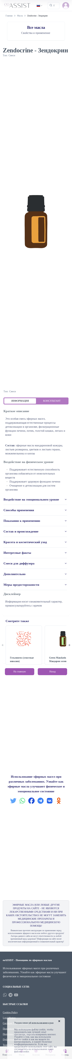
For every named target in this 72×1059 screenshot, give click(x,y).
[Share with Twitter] (13, 801)
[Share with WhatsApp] (22, 801)
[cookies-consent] (59, 1021)
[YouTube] (16, 995)
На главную (19, 671)
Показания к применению (21, 521)
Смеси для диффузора (18, 563)
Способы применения (18, 510)
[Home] (17, 5)
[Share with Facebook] (31, 801)
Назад (52, 671)
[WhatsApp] (5, 995)
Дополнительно (14, 574)
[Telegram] (10, 995)
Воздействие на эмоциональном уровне (31, 499)
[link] (37, 15)
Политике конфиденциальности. (33, 1043)
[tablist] (36, 400)
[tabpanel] (36, 509)
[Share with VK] (49, 801)
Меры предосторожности (21, 584)
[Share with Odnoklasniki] (59, 801)
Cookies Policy (10, 1012)
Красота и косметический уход (25, 542)
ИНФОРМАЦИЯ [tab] (20, 401)
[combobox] (40, 5)
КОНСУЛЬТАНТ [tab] (52, 401)
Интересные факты (17, 552)
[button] (65, 5)
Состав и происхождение (20, 531)
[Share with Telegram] (40, 801)
